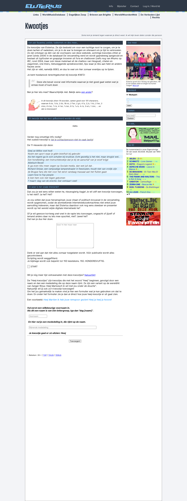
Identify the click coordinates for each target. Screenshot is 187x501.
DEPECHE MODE (137, 167)
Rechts (156, 17)
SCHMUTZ (134, 161)
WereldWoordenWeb (125, 14)
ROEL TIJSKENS (136, 187)
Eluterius (43, 6)
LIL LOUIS (133, 192)
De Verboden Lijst (150, 14)
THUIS (51, 355)
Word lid (136, 85)
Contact (134, 6)
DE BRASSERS (135, 172)
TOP (45, 355)
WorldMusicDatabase (53, 14)
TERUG (58, 355)
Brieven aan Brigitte (100, 14)
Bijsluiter (121, 6)
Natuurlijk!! (89, 275)
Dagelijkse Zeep (77, 14)
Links (36, 14)
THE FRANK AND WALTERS (141, 176)
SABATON (134, 181)
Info (111, 6)
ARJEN (132, 158)
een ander (86, 92)
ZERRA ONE (134, 184)
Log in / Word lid (151, 6)
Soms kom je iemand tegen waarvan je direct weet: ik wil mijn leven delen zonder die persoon (121, 35)
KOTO (132, 164)
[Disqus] (75, 393)
